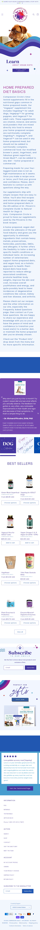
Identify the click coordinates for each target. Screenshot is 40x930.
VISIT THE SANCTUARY (10, 846)
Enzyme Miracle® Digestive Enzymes (28, 613)
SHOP (5, 838)
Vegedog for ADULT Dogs (28, 493)
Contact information (15, 926)
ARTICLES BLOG (8, 818)
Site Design (25, 920)
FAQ (5, 805)
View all (20, 632)
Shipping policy (33, 923)
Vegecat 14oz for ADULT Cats (7, 533)
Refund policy (23, 923)
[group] (20, 49)
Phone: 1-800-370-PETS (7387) (14, 822)
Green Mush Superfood (10, 492)
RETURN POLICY (8, 879)
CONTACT (7, 842)
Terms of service (27, 926)
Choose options (10, 503)
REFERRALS (7, 810)
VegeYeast (5, 572)
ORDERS (6, 867)
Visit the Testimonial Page (20, 788)
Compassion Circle (15, 920)
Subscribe (30, 668)
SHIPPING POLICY (9, 875)
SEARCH (6, 834)
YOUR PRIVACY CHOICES (11, 871)
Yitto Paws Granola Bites (28, 573)
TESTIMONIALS (8, 814)
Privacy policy (13, 923)
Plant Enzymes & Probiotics (8, 613)
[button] (2, 14)
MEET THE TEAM (8, 851)
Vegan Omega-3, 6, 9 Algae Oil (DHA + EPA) (29, 533)
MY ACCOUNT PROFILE (11, 862)
